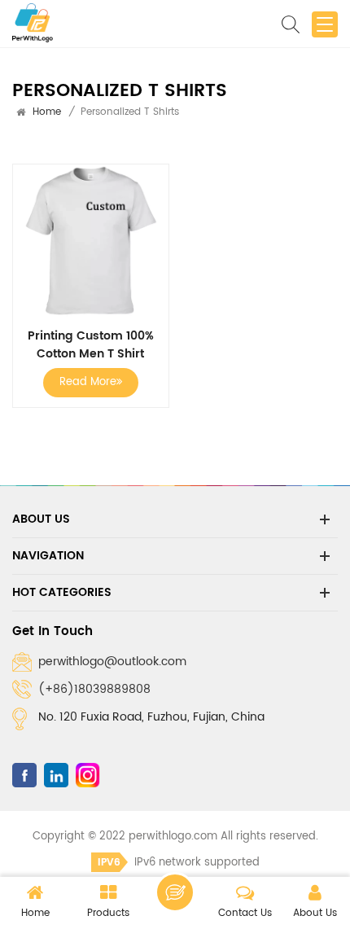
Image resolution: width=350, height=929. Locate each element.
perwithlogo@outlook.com (112, 661)
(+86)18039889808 (94, 689)
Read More (87, 382)
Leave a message (175, 892)
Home (47, 112)
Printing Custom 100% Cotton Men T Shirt (91, 345)
